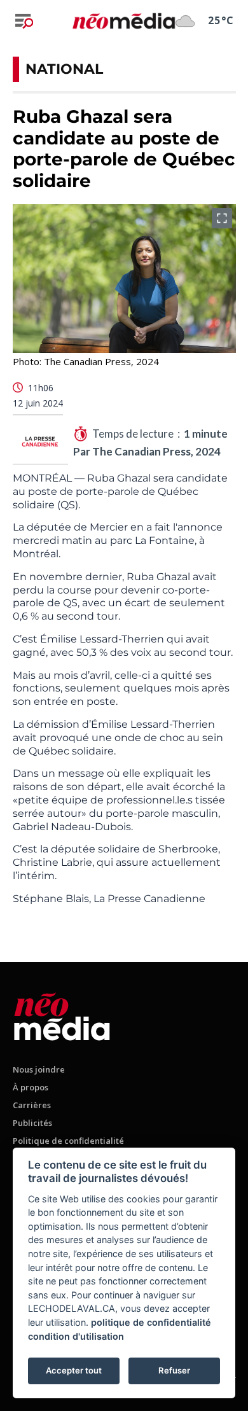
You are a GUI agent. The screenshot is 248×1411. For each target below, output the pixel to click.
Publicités (32, 1123)
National (64, 69)
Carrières (32, 1105)
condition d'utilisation (76, 1336)
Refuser (174, 1370)
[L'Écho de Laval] (62, 1014)
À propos (30, 1087)
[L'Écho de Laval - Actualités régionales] (124, 21)
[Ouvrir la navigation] (24, 21)
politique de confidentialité (151, 1322)
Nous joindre (39, 1069)
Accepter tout (74, 1370)
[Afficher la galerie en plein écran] (222, 218)
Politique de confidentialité (68, 1140)
